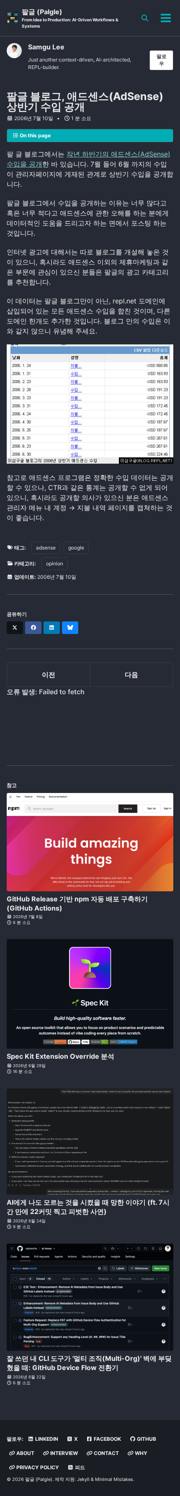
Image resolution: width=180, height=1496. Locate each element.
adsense (46, 547)
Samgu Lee (46, 47)
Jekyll (83, 1479)
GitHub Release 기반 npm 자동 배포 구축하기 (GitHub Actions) (77, 903)
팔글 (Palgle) (70, 18)
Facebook (107, 1439)
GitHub (146, 1439)
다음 (131, 674)
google (76, 547)
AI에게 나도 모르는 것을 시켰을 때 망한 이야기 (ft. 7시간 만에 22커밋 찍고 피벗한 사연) (88, 1207)
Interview (63, 1453)
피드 (79, 1467)
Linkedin (46, 1439)
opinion (54, 563)
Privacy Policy (37, 1467)
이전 (48, 674)
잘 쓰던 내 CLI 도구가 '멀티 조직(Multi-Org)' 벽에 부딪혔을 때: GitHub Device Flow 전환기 (89, 1363)
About (24, 1453)
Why (140, 1453)
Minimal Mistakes (114, 1479)
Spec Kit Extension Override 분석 (60, 1056)
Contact (106, 1453)
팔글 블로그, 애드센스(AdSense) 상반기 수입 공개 (85, 101)
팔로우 (162, 60)
